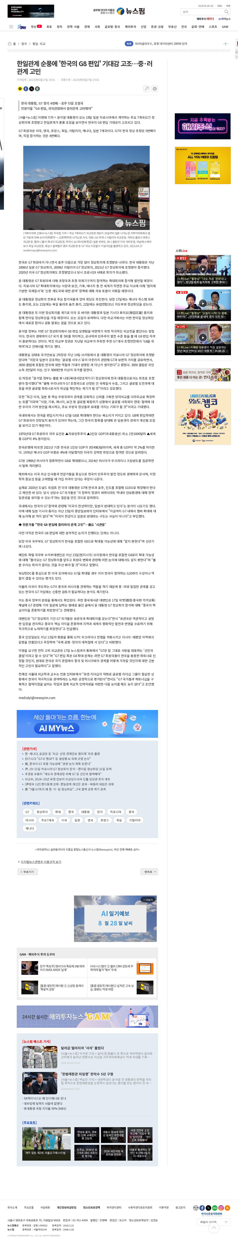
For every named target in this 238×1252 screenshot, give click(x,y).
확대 (58, 812)
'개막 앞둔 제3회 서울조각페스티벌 (45, 1152)
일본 (77, 820)
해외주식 (205, 19)
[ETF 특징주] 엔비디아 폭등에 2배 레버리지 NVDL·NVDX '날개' (62, 968)
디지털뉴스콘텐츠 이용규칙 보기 (41, 861)
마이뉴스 (224, 19)
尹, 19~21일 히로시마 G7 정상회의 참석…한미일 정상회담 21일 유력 (68, 769)
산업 (143, 26)
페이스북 (25, 88)
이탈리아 (135, 820)
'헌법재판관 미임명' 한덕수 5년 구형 (87, 1074)
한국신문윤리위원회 (211, 1214)
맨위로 (148, 871)
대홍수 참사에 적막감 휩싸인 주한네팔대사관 (113, 1135)
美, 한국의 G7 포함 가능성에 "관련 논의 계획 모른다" (58, 764)
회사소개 (12, 1207)
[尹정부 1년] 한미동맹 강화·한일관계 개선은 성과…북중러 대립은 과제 (69, 784)
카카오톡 (20, 88)
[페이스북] (202, 1208)
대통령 (85, 812)
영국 (90, 820)
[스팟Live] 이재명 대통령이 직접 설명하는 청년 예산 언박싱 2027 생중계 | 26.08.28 (201, 349)
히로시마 (115, 812)
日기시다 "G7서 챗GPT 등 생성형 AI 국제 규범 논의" (58, 759)
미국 (64, 820)
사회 (97, 26)
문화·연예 (198, 26)
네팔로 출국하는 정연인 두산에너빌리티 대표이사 (140, 1153)
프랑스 (105, 820)
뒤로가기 (28, 871)
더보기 (226, 43)
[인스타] (221, 1208)
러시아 (29, 820)
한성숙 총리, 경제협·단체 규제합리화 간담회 (87, 1135)
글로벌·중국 (112, 26)
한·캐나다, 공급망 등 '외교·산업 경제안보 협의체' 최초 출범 (62, 754)
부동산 (172, 26)
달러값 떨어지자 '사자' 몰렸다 (82, 1048)
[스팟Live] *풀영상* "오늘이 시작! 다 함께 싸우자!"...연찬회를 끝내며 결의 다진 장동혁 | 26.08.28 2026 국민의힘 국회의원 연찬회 (203, 314)
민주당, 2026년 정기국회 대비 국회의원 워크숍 (86, 1153)
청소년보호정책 (91, 1207)
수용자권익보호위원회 (140, 1207)
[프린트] (154, 88)
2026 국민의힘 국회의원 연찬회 (113, 1152)
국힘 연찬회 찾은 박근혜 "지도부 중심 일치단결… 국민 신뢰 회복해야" (140, 1135)
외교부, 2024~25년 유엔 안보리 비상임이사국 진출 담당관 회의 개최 (67, 779)
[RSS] (227, 1208)
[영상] (203, 270)
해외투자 (130, 26)
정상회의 (42, 812)
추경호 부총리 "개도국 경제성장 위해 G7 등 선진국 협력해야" (63, 774)
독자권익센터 (114, 1207)
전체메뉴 (11, 26)
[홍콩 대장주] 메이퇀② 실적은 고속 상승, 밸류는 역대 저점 (112, 987)
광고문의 (180, 1207)
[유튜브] (196, 1208)
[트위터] (208, 1208)
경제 (87, 26)
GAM (225, 26)
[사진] (39, 1057)
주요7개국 (47, 820)
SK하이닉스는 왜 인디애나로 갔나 (45, 1098)
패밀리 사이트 (208, 1221)
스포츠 (213, 26)
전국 (184, 26)
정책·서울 (73, 26)
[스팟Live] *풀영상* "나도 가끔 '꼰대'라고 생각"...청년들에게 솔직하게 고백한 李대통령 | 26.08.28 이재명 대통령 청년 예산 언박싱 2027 (202, 280)
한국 (71, 812)
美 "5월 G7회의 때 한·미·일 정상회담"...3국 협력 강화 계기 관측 (65, 789)
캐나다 (29, 828)
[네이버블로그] (215, 1208)
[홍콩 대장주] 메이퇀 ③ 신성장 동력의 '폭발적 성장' (61, 987)
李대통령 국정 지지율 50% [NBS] (45, 1108)
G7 (27, 812)
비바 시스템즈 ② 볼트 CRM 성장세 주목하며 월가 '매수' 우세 (111, 968)
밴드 (37, 88)
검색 (227, 11)
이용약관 (164, 1207)
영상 (33, 26)
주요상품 (29, 1207)
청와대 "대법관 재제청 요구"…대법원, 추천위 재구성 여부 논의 (172, 45)
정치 (59, 26)
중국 (131, 812)
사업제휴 (45, 1207)
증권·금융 (157, 26)
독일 (119, 820)
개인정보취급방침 (66, 1207)
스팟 (181, 250)
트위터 (31, 88)
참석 (100, 812)
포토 (49, 26)
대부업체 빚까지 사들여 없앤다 (43, 1103)
